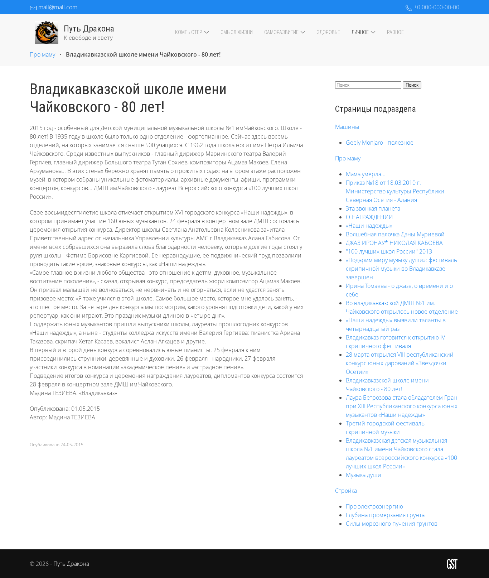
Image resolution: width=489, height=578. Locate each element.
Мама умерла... (366, 174)
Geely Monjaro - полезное (379, 142)
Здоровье (328, 32)
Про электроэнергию (374, 506)
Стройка (346, 491)
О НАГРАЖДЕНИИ (369, 217)
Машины (347, 127)
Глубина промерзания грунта (385, 515)
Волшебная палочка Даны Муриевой (395, 234)
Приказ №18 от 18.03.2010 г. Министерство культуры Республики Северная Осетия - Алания (395, 191)
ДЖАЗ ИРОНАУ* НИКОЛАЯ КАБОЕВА (394, 243)
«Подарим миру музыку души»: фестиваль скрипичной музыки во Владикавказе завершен (401, 268)
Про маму (42, 54)
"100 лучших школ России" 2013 (389, 251)
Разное (395, 32)
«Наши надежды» (369, 226)
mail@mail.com (57, 7)
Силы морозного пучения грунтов (391, 524)
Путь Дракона (71, 564)
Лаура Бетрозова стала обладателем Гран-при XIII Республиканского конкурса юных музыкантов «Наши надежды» (402, 406)
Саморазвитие (281, 32)
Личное (360, 32)
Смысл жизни (237, 32)
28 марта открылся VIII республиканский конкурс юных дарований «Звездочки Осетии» (400, 363)
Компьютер (188, 32)
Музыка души (363, 475)
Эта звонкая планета (373, 208)
